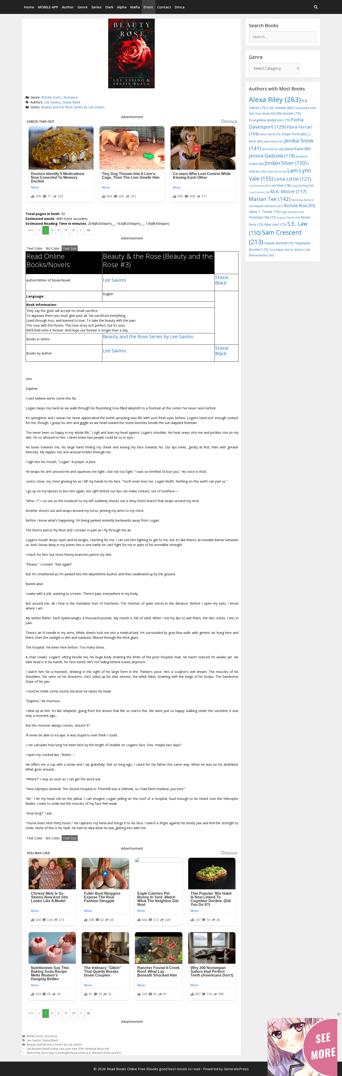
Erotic (149, 7)
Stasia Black (71, 102)
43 (88, 230)
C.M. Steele (280, 107)
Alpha (122, 7)
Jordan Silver (286, 162)
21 (73, 230)
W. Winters (300, 250)
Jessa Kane (298, 148)
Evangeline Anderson (269, 120)
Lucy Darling (303, 186)
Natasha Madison (268, 206)
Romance (70, 97)
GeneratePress (236, 1068)
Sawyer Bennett (279, 243)
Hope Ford (294, 134)
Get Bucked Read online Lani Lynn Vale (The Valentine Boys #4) (68, 1048)
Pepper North (288, 217)
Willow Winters (261, 255)
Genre (82, 7)
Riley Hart (275, 224)
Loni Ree (280, 185)
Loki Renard (259, 185)
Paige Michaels (292, 212)
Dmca (179, 7)
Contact (164, 7)
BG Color (53, 248)
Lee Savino (52, 102)
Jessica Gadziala (272, 155)
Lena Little (292, 178)
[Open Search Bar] (316, 7)
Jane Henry (273, 141)
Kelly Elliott (276, 171)
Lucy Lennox (259, 192)
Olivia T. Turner (264, 211)
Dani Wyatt (265, 113)
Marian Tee (269, 198)
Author (68, 7)
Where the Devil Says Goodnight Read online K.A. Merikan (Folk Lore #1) (74, 1053)
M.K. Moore (288, 191)
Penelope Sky (262, 217)
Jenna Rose (273, 149)
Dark (109, 7)
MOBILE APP (48, 7)
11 (65, 230)
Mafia (135, 7)
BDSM (46, 97)
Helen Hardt (270, 134)
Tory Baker (279, 250)
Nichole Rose (299, 205)
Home (29, 7)
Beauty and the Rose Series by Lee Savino (73, 107)
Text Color (35, 248)
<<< (30, 230)
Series (96, 7)
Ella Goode (288, 113)
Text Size (70, 248)
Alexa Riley (275, 99)
